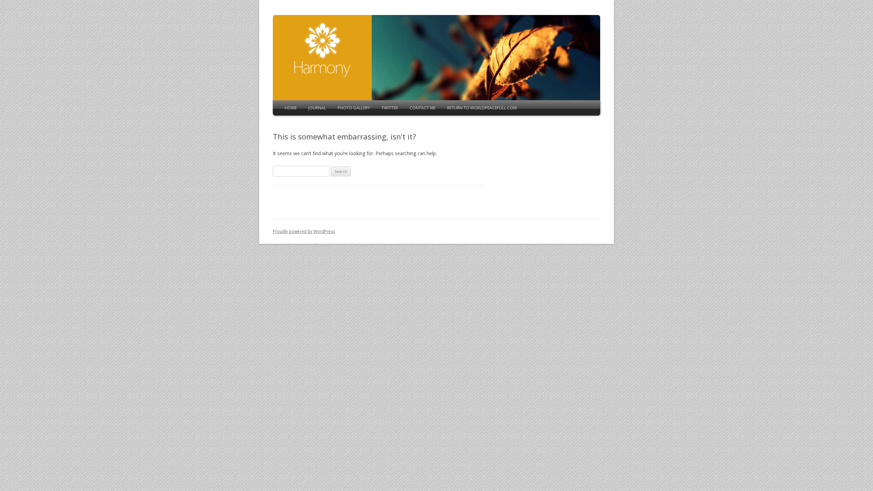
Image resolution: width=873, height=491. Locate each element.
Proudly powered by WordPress (304, 231)
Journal (317, 108)
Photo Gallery (354, 108)
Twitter (390, 108)
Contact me (422, 108)
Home (291, 108)
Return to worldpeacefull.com (482, 108)
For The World (322, 49)
